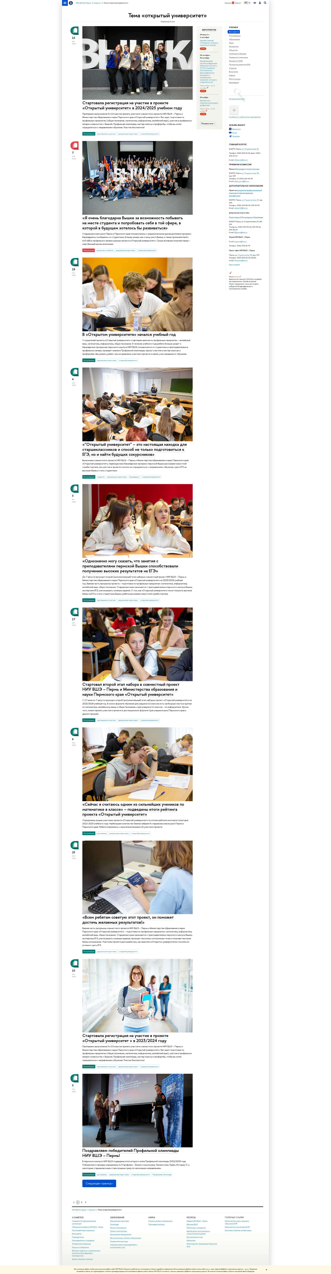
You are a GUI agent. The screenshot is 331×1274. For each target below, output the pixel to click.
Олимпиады (114, 1224)
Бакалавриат (234, 82)
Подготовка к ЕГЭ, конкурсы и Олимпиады (246, 217)
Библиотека (191, 1240)
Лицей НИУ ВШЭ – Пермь (239, 237)
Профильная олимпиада (162, 1174)
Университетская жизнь (238, 57)
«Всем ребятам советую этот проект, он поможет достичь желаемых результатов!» (128, 919)
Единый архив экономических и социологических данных (198, 1232)
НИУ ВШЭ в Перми (79, 1210)
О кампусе (78, 1217)
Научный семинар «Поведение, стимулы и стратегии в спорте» (209, 42)
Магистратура (234, 79)
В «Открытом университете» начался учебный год (129, 334)
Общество (233, 50)
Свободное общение (237, 54)
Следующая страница (98, 1183)
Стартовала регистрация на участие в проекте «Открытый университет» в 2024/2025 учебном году (132, 105)
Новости (92, 1210)
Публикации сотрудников (196, 1228)
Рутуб (234, 133)
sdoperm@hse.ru (241, 208)
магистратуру (253, 169)
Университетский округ (119, 1241)
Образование (234, 39)
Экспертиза (233, 46)
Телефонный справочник (81, 1244)
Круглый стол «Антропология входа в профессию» (209, 102)
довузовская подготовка (128, 134)
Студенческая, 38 (245, 255)
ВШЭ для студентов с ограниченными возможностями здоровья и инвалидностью (86, 1253)
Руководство (77, 1234)
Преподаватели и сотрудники (83, 1240)
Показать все (207, 123)
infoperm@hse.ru (241, 160)
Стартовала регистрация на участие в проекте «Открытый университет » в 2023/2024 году (125, 1038)
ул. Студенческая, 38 (250, 149)
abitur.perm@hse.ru (241, 181)
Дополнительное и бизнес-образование (125, 1238)
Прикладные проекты (156, 1224)
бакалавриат (241, 169)
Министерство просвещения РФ (237, 1227)
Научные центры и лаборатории (160, 1221)
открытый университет (149, 134)
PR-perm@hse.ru (240, 260)
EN (249, 3)
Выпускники (233, 72)
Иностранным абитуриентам (120, 1234)
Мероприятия (209, 30)
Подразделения (78, 1237)
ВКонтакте (236, 129)
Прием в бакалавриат (118, 1228)
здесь (208, 1269)
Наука (231, 43)
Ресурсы (191, 1217)
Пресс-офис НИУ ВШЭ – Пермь (242, 250)
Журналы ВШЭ (192, 1224)
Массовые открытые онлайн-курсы (238, 1230)
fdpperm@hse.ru (240, 232)
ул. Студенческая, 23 (250, 200)
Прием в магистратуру (118, 1231)
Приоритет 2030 (236, 61)
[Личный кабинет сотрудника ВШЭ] (260, 3)
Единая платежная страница (82, 1259)
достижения (102, 833)
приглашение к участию (106, 134)
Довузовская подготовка (239, 213)
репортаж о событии (105, 250)
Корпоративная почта (195, 1237)
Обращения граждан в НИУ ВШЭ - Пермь (87, 1227)
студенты (100, 477)
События (232, 68)
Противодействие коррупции (83, 1230)
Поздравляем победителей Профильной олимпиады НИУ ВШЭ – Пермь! (130, 1152)
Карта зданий (234, 264)
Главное (232, 75)
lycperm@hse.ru (240, 241)
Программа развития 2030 (239, 64)
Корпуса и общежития (80, 1247)
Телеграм (236, 136)
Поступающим (234, 36)
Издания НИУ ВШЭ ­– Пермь (197, 1221)
